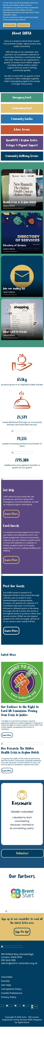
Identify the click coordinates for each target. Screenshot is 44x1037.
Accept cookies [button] (9, 25)
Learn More (9, 205)
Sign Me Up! (22, 932)
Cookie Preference (11, 993)
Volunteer (22, 853)
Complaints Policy (11, 989)
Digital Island (23, 1022)
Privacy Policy (8, 997)
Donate (5, 981)
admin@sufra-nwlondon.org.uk (19, 963)
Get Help (6, 985)
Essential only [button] (24, 25)
